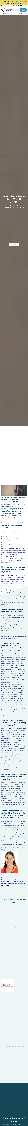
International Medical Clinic (11, 207)
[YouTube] (21, 6)
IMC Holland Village (13, 507)
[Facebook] (14, 6)
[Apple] (25, 6)
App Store (9, 3)
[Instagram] (16, 6)
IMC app (18, 1)
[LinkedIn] (18, 6)
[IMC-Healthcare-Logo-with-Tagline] (11, 10)
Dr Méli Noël (14, 506)
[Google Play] (23, 6)
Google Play (18, 3)
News (23, 207)
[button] (2, 6)
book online (19, 884)
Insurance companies (10, 899)
